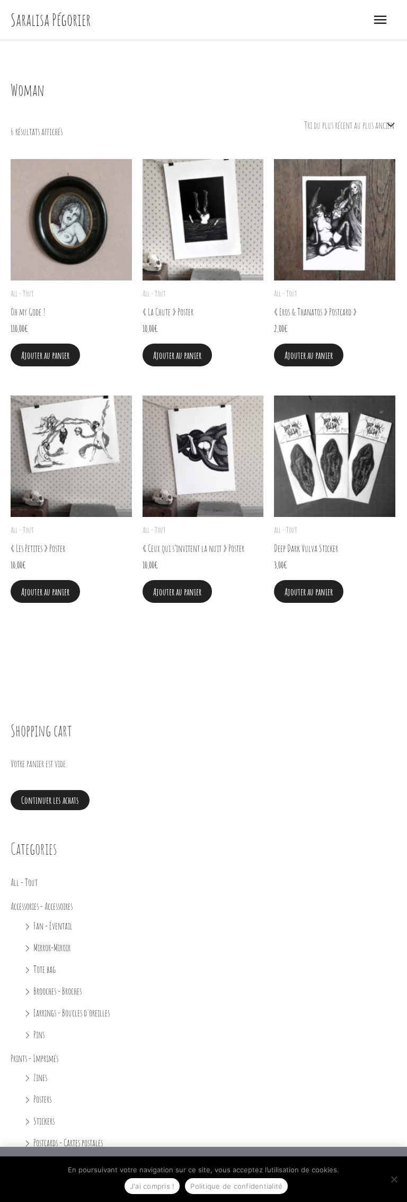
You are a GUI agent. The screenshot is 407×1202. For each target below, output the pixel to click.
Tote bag (44, 969)
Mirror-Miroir (51, 947)
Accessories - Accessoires (42, 906)
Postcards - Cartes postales (68, 1142)
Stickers (44, 1121)
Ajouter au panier (45, 355)
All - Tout (24, 882)
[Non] (393, 1179)
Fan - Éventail (53, 925)
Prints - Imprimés (34, 1058)
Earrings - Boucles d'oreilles (71, 1012)
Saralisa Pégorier (51, 19)
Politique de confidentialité (236, 1186)
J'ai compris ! (152, 1186)
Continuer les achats (50, 800)
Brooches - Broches (57, 991)
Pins (39, 1034)
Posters (42, 1099)
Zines (40, 1077)
